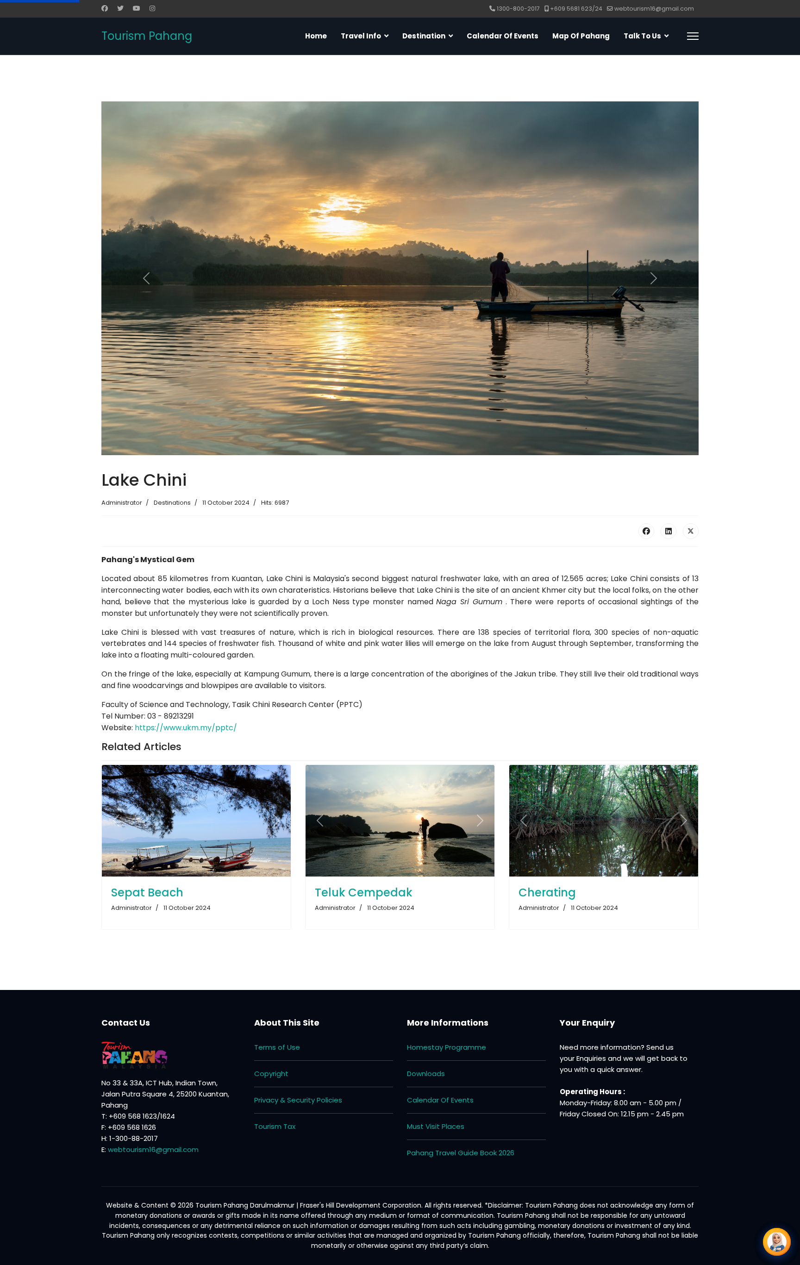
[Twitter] (120, 8)
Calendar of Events (502, 36)
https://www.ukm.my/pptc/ (186, 727)
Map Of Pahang (581, 36)
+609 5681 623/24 (576, 9)
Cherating (547, 892)
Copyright (271, 1073)
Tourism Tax (274, 1126)
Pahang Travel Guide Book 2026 (460, 1153)
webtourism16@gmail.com (654, 9)
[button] (777, 1242)
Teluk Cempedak (363, 892)
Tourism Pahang (146, 36)
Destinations (172, 502)
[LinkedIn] (668, 531)
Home (316, 36)
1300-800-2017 (518, 9)
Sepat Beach (147, 892)
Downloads (426, 1073)
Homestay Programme (446, 1047)
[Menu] (693, 36)
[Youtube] (136, 8)
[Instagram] (152, 8)
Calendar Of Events (440, 1100)
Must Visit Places (435, 1126)
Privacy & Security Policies (298, 1100)
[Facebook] (104, 8)
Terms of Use (277, 1047)
